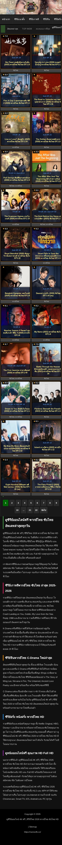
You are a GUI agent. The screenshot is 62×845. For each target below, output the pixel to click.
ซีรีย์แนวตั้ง (19, 19)
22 (36, 510)
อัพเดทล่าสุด (12, 29)
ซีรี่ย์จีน (46, 19)
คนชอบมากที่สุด (43, 29)
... (24, 510)
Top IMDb (27, 29)
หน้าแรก (6, 19)
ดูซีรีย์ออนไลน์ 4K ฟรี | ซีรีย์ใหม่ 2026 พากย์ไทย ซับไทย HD (32, 819)
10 (17, 510)
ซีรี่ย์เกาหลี (34, 19)
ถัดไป (43, 510)
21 (30, 510)
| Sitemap (32, 827)
